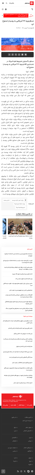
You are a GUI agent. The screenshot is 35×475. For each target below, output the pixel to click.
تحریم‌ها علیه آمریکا (20, 207)
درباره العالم (21, 405)
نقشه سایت (13, 405)
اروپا (27, 71)
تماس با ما (29, 405)
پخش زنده (5, 405)
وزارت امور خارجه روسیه (17, 200)
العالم (32, 71)
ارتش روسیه (7, 200)
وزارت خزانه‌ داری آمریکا (19, 204)
